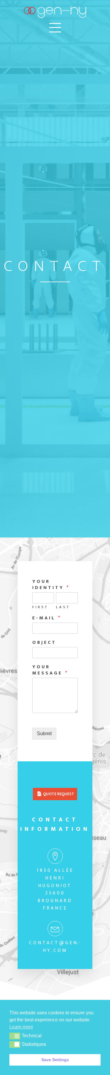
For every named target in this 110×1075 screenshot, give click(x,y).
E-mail (46, 618)
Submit (44, 733)
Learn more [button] (21, 1026)
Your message (49, 670)
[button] (14, 1036)
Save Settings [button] (55, 1059)
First (40, 607)
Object (44, 643)
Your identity (50, 585)
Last (63, 607)
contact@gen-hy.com (55, 946)
